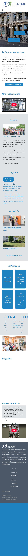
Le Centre (14, 472)
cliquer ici (5, 203)
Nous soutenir (14, 486)
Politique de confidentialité (9, 497)
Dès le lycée (14, 480)
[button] (3, 343)
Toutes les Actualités (14, 255)
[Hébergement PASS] (14, 236)
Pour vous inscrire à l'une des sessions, (13, 192)
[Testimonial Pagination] (12, 423)
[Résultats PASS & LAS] (14, 124)
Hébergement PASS (10, 248)
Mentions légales (6, 495)
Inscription (14, 483)
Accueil (14, 469)
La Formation (14, 475)
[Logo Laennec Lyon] (8, 445)
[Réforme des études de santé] (14, 216)
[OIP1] (14, 1)
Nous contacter (6, 491)
